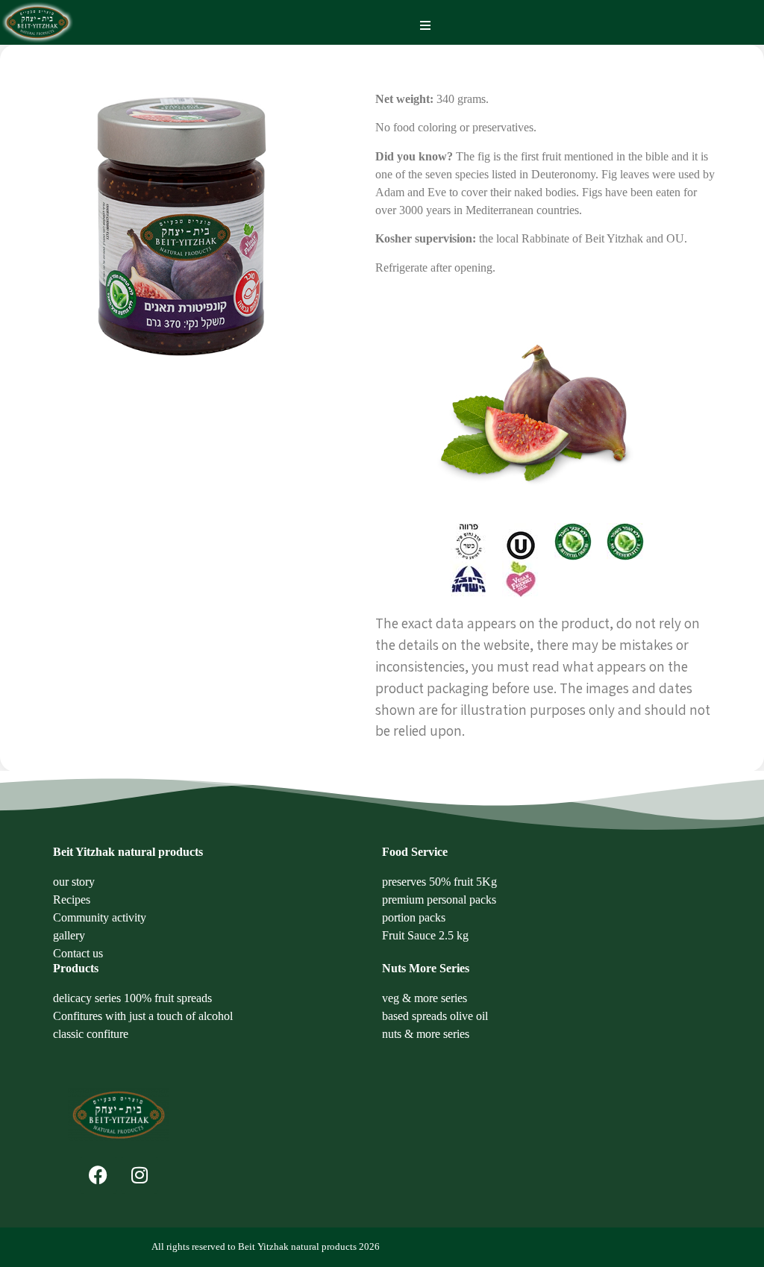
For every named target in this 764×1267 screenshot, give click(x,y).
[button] (426, 26)
